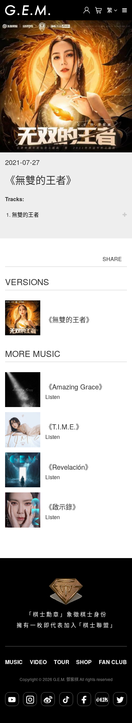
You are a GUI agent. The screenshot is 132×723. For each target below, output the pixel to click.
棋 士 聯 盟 (96, 625)
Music (14, 662)
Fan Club (113, 662)
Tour (61, 662)
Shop (84, 662)
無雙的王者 (25, 214)
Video (38, 662)
